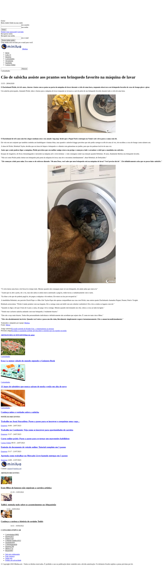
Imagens (8, 57)
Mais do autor (29, 335)
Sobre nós (8, 558)
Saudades (8, 63)
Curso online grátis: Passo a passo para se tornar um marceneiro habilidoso (35, 438)
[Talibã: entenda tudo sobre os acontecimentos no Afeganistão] (6, 500)
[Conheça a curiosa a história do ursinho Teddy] (6, 517)
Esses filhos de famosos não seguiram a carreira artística (26, 488)
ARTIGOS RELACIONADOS (12, 335)
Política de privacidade (13, 560)
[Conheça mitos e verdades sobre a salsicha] (13, 406)
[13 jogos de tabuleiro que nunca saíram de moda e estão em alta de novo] (13, 380)
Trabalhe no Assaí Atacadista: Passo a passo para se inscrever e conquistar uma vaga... (40, 421)
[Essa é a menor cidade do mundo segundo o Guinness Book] (13, 354)
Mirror (8, 325)
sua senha (24, 27)
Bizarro (3, 509)
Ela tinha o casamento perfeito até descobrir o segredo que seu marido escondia (39, 331)
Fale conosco (10, 556)
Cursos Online (10, 65)
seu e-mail (24, 38)
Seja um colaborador (12, 554)
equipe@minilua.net (14, 469)
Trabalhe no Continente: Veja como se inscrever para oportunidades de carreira (37, 430)
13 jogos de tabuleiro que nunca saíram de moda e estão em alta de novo (34, 386)
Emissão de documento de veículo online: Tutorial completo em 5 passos (33, 447)
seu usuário (25, 25)
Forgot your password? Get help (12, 32)
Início (7, 53)
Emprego (4, 426)
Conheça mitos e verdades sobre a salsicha (20, 412)
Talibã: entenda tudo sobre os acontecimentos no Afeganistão (28, 504)
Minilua (27, 323)
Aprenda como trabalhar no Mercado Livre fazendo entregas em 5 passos (34, 456)
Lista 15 (8, 55)
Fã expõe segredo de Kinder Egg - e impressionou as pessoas (32, 329)
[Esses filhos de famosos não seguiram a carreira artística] (6, 484)
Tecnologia (9, 61)
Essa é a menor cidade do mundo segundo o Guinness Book (28, 361)
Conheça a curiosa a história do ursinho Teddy (22, 521)
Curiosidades (9, 59)
